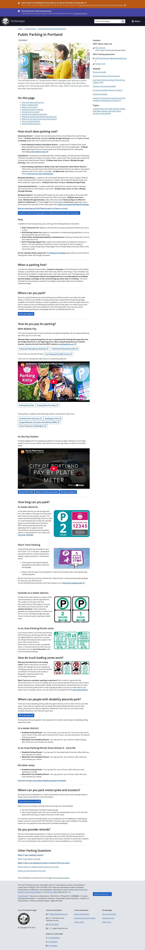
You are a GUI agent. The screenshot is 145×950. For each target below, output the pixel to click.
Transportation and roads (102, 109)
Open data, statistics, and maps (104, 111)
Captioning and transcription (84, 918)
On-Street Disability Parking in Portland (107, 90)
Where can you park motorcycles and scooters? (39, 119)
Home (20, 29)
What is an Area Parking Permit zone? (32, 871)
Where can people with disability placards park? (39, 117)
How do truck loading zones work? (34, 114)
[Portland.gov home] (13, 21)
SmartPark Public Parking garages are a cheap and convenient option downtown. (49, 213)
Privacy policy (79, 922)
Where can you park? (29, 107)
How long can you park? (31, 112)
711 (69, 892)
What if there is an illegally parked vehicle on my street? (38, 867)
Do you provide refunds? (31, 121)
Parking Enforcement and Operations (52, 29)
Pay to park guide (99, 72)
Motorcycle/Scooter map (28, 801)
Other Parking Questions (31, 124)
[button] (135, 21)
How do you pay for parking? (32, 109)
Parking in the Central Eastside (104, 86)
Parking (116, 109)
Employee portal (108, 918)
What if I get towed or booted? (29, 859)
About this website (109, 914)
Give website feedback (61, 878)
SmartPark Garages (100, 94)
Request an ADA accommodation (30, 892)
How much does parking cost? (33, 102)
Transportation (30, 29)
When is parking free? (30, 105)
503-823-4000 (52, 892)
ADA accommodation (81, 914)
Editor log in (106, 922)
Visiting (122, 109)
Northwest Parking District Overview (106, 76)
